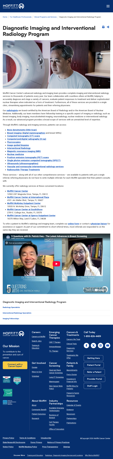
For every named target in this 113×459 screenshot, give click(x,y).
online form (73, 224)
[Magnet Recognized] (7, 393)
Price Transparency (50, 447)
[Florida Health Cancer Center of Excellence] (17, 381)
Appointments (72, 370)
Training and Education (35, 455)
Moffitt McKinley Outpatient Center (24, 203)
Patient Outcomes (39, 414)
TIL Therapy (53, 351)
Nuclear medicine (15, 154)
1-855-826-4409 (92, 336)
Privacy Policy (8, 438)
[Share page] (108, 27)
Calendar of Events (74, 405)
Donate (34, 367)
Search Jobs (36, 341)
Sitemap (66, 447)
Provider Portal (94, 379)
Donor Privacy (36, 442)
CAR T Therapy (54, 342)
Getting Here (93, 358)
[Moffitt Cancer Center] (13, 6)
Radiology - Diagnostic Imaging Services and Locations (64, 455)
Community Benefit (39, 410)
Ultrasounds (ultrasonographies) (22, 163)
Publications (71, 423)
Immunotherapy (55, 347)
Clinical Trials (72, 344)
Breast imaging (14, 133)
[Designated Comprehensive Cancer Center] (6, 381)
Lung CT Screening (56, 377)
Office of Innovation (56, 429)
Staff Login (92, 386)
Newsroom (71, 414)
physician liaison (99, 224)
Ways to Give (37, 372)
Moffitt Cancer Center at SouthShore (24, 209)
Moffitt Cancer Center (17, 191)
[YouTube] (107, 345)
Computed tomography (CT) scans (23, 136)
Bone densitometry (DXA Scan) (22, 130)
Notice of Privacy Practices (58, 442)
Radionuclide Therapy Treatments (23, 170)
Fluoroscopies (14, 142)
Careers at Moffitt (38, 337)
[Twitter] (93, 345)
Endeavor (70, 410)
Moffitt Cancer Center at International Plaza (28, 197)
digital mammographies (34, 133)
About (34, 405)
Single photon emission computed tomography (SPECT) (34, 160)
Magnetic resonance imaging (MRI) (24, 151)
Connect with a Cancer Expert (15, 365)
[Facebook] (86, 345)
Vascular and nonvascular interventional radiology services (35, 166)
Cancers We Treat (73, 339)
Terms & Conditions (27, 438)
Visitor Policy (8, 447)
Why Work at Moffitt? (92, 455)
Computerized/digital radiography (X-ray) (26, 139)
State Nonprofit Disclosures (14, 442)
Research (35, 418)
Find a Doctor (72, 375)
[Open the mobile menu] (108, 6)
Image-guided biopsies (18, 145)
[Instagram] (100, 345)
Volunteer (35, 376)
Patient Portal (93, 365)
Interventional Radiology (18, 148)
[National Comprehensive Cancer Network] (9, 403)
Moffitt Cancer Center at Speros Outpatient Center (31, 215)
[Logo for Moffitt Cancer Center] (15, 334)
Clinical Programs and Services (45, 17)
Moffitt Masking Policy (28, 447)
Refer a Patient (94, 372)
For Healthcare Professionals (21, 17)
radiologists (12, 110)
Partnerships (71, 418)
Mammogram (54, 382)
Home (5, 17)
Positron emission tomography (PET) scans (28, 157)
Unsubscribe (46, 438)
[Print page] (103, 27)
